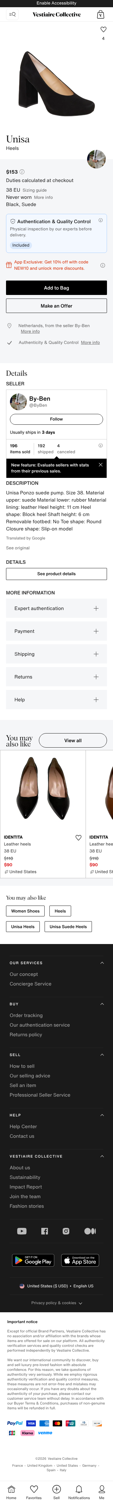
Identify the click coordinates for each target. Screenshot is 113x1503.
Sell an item (23, 1085)
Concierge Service (31, 983)
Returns (23, 676)
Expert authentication (39, 608)
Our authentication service (40, 1024)
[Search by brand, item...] (12, 14)
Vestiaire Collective (36, 1156)
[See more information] (103, 265)
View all (73, 740)
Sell (15, 1055)
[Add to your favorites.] (78, 837)
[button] (100, 14)
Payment (24, 631)
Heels (60, 911)
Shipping (24, 653)
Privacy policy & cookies (53, 1303)
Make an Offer (56, 305)
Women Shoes (25, 911)
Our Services (26, 963)
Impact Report (26, 1186)
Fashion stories (27, 1206)
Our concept (24, 974)
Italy (63, 1470)
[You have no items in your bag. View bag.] (100, 14)
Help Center (23, 1126)
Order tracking (26, 1015)
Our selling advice (30, 1075)
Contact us (22, 1136)
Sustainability (25, 1177)
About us (20, 1167)
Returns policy (26, 1034)
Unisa (18, 139)
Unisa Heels (23, 927)
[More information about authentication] (100, 220)
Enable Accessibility (56, 3)
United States (67, 1465)
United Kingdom (39, 1465)
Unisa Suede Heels (68, 927)
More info (43, 197)
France (17, 1465)
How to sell (22, 1066)
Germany (89, 1465)
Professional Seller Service (40, 1094)
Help (19, 699)
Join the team (25, 1196)
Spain (51, 1470)
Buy (14, 1004)
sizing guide (35, 190)
